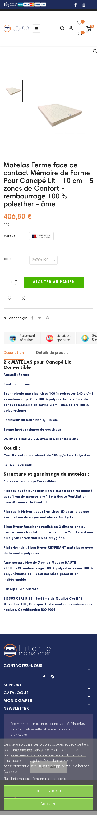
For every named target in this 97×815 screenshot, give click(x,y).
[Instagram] (83, 5)
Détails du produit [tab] (52, 353)
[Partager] (32, 318)
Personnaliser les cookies (50, 779)
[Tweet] (39, 318)
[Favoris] (79, 23)
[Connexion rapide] (68, 28)
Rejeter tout (48, 791)
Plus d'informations (17, 779)
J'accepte (48, 804)
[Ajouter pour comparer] (23, 298)
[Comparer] (79, 34)
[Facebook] (75, 5)
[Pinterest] (47, 318)
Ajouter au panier (53, 282)
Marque (10, 236)
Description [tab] (14, 353)
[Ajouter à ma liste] (9, 298)
